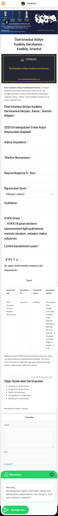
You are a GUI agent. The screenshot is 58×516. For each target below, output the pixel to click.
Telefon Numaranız (17, 157)
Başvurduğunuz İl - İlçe (20, 173)
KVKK (11, 223)
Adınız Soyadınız (16, 142)
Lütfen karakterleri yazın (21, 246)
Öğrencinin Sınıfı (16, 188)
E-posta (8, 464)
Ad (6, 452)
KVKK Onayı (13, 218)
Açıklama (10, 203)
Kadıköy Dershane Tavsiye (16, 408)
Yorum (6, 425)
